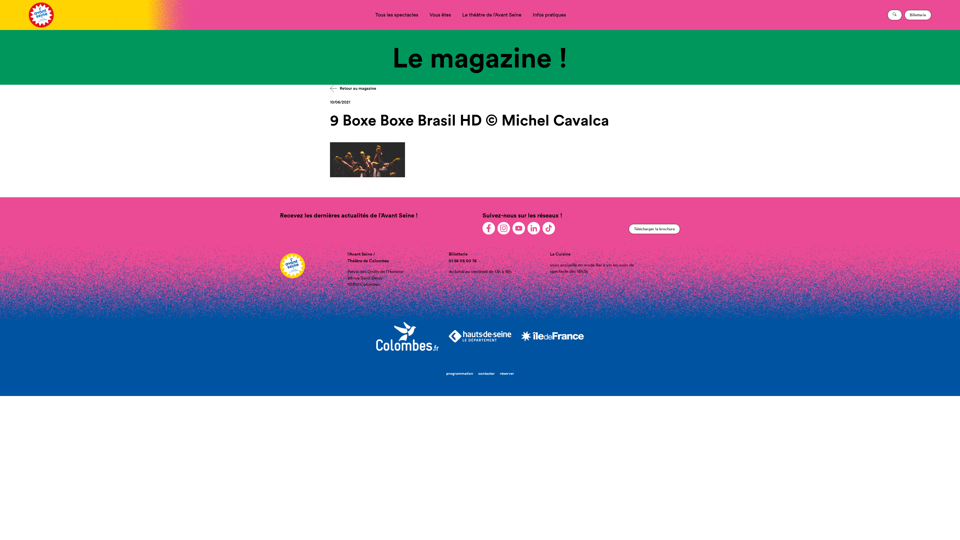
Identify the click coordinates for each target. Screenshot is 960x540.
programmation (459, 373)
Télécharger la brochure (654, 228)
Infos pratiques (549, 15)
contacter (486, 373)
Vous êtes (440, 15)
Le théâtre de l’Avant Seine (492, 15)
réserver (507, 373)
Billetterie (918, 14)
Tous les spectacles (396, 15)
